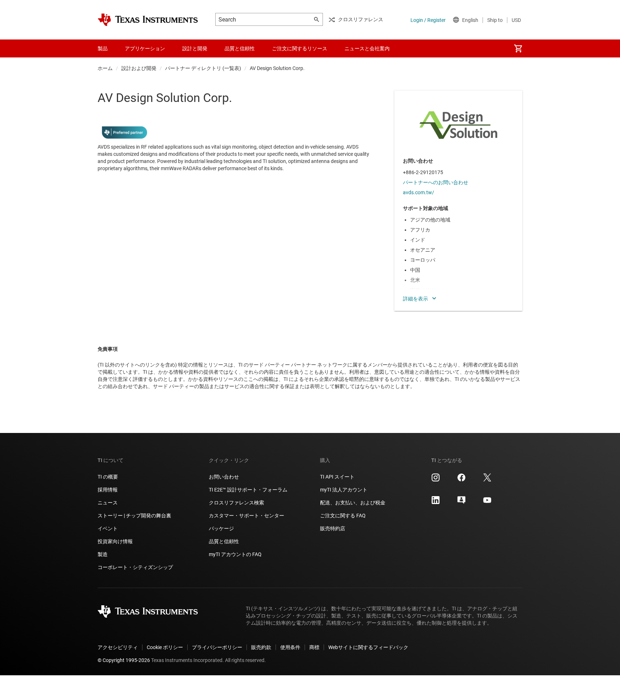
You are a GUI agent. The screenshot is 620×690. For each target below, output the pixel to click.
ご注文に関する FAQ (343, 515)
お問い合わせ (224, 477)
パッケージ (221, 528)
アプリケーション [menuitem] (145, 48)
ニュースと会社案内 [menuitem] (367, 48)
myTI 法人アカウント (343, 490)
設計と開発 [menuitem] (194, 48)
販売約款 (261, 647)
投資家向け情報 (115, 541)
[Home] (148, 19)
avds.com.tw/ (418, 192)
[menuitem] (518, 48)
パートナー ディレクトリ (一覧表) (203, 68)
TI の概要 (108, 477)
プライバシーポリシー (217, 647)
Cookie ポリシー (165, 647)
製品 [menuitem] (103, 48)
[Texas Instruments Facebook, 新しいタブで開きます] (461, 480)
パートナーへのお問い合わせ (435, 182)
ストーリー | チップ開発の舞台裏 (134, 515)
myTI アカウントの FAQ (235, 554)
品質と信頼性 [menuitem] (240, 48)
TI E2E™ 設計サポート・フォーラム (248, 490)
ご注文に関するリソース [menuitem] (299, 48)
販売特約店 (332, 528)
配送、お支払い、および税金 (352, 502)
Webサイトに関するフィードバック (368, 647)
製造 (103, 554)
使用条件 (290, 647)
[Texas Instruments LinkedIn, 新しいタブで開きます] (435, 502)
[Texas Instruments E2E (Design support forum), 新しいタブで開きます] (461, 502)
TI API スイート (337, 477)
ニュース (108, 502)
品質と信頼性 (224, 541)
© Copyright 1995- (124, 660)
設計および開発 (138, 68)
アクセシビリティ (118, 647)
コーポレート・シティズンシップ (135, 567)
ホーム (105, 68)
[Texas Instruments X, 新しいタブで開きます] (487, 480)
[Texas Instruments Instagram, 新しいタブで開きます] (435, 480)
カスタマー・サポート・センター (246, 515)
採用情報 (108, 490)
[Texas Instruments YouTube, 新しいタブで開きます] (487, 502)
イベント (108, 528)
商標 (314, 647)
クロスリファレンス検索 (236, 502)
